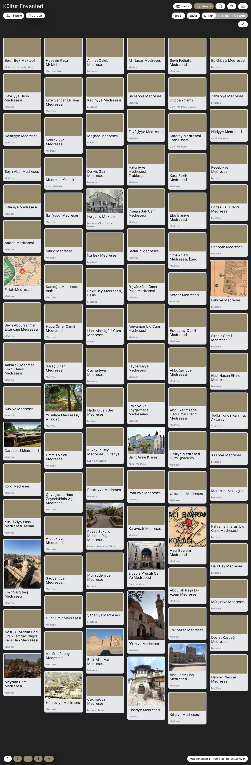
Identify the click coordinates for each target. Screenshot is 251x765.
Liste (225, 15)
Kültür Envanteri (23, 6)
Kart (211, 15)
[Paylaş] (243, 24)
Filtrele (17, 15)
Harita (241, 15)
